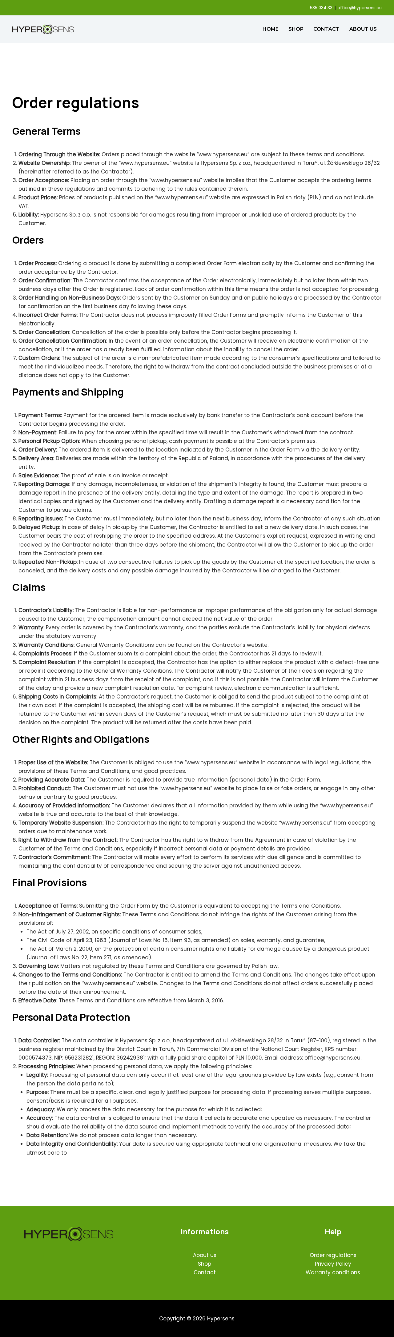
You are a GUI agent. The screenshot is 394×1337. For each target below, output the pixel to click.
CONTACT (326, 29)
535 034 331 (322, 8)
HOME (271, 29)
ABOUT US (363, 29)
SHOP (296, 29)
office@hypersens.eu (359, 8)
